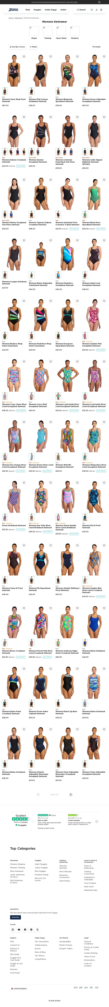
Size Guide (14, 954)
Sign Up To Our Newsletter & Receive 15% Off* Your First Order (55, 2)
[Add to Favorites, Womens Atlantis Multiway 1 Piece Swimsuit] (77, 545)
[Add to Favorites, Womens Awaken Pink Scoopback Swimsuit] (104, 301)
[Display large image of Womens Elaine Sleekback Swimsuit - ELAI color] (85, 642)
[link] (12, 929)
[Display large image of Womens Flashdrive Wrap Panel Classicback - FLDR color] (31, 335)
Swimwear (18, 18)
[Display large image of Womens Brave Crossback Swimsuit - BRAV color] (5, 642)
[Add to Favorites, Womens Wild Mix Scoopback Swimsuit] (77, 422)
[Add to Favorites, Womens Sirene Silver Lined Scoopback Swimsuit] (51, 422)
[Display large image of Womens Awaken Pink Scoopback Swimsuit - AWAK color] (85, 335)
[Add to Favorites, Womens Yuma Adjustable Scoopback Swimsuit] (104, 729)
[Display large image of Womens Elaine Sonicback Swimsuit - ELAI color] (85, 703)
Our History (40, 956)
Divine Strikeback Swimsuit (14, 525)
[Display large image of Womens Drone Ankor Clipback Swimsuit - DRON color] (31, 703)
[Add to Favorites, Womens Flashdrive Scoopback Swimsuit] (77, 240)
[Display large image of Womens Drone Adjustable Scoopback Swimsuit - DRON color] (85, 91)
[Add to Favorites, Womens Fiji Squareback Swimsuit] (51, 545)
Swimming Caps (90, 890)
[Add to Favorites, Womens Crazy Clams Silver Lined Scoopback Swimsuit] (24, 361)
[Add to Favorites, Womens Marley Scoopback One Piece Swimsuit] (24, 180)
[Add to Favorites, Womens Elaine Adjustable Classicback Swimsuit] (51, 240)
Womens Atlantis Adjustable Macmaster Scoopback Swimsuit (38, 774)
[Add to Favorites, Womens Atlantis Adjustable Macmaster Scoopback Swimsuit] (51, 729)
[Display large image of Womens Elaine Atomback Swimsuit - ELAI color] (5, 764)
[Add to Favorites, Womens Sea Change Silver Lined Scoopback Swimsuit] (24, 422)
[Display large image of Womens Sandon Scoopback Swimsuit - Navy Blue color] (38, 151)
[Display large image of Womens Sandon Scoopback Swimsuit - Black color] (31, 151)
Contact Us (15, 945)
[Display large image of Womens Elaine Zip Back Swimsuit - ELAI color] (58, 703)
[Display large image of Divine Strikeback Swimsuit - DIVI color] (5, 517)
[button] (99, 2)
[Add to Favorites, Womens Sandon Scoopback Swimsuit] (51, 117)
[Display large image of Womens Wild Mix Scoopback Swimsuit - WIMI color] (58, 456)
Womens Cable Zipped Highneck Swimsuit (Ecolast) (92, 162)
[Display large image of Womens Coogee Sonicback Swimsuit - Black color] (5, 275)
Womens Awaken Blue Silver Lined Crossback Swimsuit (92, 590)
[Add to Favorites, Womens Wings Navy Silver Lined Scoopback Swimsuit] (104, 422)
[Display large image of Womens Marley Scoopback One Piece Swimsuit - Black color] (5, 214)
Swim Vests (89, 887)
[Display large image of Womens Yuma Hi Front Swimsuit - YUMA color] (5, 580)
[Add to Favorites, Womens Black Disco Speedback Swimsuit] (104, 180)
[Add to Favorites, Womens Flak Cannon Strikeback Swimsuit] (51, 56)
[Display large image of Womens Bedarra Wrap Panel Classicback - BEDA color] (5, 335)
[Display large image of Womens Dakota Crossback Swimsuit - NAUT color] (17, 151)
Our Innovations (42, 941)
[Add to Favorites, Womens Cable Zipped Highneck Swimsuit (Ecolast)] (104, 117)
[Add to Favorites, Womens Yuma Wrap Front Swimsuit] (24, 56)
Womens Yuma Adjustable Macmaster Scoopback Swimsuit (67, 774)
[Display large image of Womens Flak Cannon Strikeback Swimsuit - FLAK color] (31, 91)
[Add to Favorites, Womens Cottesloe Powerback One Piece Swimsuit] (77, 117)
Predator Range (42, 875)
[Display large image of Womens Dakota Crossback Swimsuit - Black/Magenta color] (5, 151)
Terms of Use (89, 956)
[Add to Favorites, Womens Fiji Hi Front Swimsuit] (104, 483)
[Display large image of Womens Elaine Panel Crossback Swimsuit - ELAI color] (5, 703)
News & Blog (40, 952)
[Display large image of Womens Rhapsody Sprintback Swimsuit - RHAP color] (58, 91)
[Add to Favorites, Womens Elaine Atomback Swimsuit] (24, 729)
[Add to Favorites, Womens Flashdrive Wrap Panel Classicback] (51, 301)
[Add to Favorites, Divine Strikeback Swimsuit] (24, 483)
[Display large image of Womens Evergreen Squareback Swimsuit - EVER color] (58, 335)
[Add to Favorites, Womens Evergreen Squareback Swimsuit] (77, 301)
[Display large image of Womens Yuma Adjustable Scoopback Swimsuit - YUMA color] (85, 764)
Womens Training (17, 868)
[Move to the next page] (71, 795)
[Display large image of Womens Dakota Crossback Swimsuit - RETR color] (24, 151)
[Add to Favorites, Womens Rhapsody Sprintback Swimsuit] (77, 56)
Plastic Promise (65, 945)
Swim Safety (64, 881)
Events (38, 949)
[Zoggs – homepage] (13, 10)
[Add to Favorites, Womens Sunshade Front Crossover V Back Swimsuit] (77, 180)
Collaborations (41, 945)
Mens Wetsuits (65, 872)
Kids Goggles (40, 871)
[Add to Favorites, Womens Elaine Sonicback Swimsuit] (104, 669)
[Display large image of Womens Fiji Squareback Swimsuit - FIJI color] (31, 580)
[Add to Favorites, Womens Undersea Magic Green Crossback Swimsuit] (77, 608)
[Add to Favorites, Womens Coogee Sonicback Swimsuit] (24, 240)
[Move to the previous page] (38, 795)
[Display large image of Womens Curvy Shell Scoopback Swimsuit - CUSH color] (31, 396)
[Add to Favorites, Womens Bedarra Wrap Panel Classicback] (24, 301)
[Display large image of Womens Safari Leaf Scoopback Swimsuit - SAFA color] (85, 275)
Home (11, 18)
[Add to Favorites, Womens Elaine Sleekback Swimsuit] (104, 608)
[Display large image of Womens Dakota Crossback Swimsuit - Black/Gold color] (11, 151)
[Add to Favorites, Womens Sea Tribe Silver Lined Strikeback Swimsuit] (51, 483)
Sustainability (65, 941)
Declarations (89, 960)
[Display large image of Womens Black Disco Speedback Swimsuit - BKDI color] (85, 214)
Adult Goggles (41, 864)
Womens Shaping (17, 864)
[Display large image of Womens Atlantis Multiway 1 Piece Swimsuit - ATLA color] (58, 580)
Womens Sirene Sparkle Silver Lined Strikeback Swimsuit (66, 528)
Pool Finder (15, 973)
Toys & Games (90, 883)
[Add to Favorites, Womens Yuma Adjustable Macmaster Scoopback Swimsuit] (77, 729)
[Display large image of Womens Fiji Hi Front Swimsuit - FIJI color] (85, 517)
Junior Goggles (41, 868)
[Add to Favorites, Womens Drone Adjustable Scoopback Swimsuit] (104, 56)
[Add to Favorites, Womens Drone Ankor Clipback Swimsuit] (51, 669)
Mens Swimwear (17, 871)
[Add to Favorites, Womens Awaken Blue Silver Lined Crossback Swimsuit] (104, 545)
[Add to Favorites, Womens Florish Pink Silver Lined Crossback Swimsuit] (51, 608)
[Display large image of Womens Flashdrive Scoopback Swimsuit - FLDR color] (58, 275)
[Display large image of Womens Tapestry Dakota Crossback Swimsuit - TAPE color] (31, 214)
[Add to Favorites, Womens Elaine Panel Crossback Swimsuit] (24, 669)
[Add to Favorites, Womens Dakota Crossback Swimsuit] (24, 117)
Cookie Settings (91, 953)
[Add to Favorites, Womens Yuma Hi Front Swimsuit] (24, 545)
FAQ (12, 941)
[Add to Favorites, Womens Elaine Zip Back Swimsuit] (77, 669)
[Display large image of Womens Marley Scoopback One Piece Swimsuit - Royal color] (11, 214)
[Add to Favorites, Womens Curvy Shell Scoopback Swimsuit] (51, 361)
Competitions (40, 959)
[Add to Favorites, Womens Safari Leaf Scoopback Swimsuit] (104, 240)
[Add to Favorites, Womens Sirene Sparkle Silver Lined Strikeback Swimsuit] (77, 483)
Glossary (14, 969)
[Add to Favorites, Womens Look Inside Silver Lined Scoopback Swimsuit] (77, 361)
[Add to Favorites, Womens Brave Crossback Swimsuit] (24, 608)
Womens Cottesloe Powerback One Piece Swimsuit (65, 162)
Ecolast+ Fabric (65, 949)
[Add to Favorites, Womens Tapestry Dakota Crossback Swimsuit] (51, 180)
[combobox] (17, 47)
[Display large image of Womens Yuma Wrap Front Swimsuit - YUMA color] (5, 91)
